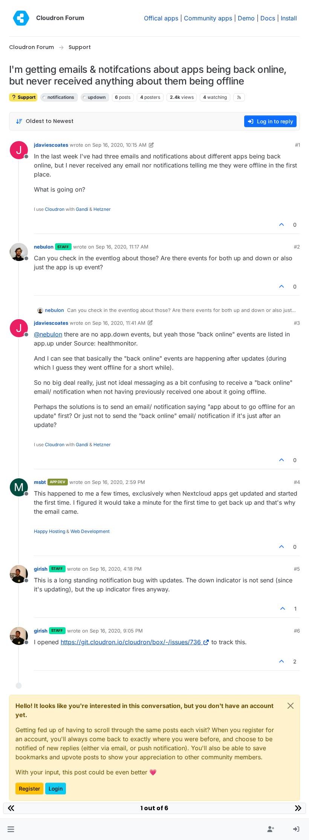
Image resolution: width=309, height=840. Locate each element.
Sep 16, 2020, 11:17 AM (122, 247)
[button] (10, 829)
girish (40, 569)
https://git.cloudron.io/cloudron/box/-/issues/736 (131, 642)
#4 (297, 482)
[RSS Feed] (239, 97)
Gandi (82, 209)
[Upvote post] (282, 224)
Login (56, 788)
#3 (297, 323)
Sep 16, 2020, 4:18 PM (116, 569)
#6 (297, 631)
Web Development (90, 531)
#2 (297, 247)
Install (289, 18)
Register (29, 788)
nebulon (44, 247)
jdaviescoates (51, 145)
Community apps (208, 18)
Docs (267, 18)
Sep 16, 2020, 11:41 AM (118, 323)
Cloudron (54, 209)
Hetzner (102, 209)
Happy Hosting (49, 531)
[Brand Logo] (21, 18)
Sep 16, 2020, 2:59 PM (118, 482)
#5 (297, 569)
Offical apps (161, 18)
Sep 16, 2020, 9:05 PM (116, 631)
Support (26, 97)
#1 (297, 145)
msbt (40, 482)
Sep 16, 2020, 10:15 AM (119, 145)
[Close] (290, 705)
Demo (246, 18)
